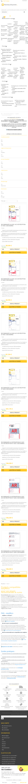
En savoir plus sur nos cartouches (8, 761)
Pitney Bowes (9, 70)
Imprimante (3, 185)
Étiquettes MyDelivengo (7, 55)
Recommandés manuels (4, 34)
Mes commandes (5, 729)
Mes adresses (5, 727)
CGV (3, 739)
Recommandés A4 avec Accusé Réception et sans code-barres (13, 279)
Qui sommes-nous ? (6, 737)
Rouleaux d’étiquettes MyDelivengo (22, 32)
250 (2, 141)
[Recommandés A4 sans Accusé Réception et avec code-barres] (14, 322)
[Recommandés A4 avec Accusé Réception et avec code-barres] (14, 213)
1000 (2, 145)
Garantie (3, 745)
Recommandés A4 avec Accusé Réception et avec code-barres (13, 225)
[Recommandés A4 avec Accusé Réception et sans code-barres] (14, 267)
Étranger (3, 197)
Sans (2, 167)
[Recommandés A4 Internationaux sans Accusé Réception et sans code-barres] (14, 540)
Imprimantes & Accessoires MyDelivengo (22, 38)
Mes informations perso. (7, 725)
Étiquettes (22, 67)
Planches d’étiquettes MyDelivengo (22, 28)
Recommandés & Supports (9, 113)
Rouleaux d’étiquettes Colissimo (15, 36)
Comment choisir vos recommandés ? (9, 755)
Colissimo (15, 21)
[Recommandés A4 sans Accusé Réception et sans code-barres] (14, 376)
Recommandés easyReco (10, 27)
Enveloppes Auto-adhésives (5, 85)
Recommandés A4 (4, 39)
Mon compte (5, 723)
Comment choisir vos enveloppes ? (9, 759)
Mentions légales (5, 735)
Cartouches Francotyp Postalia (16, 72)
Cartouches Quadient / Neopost (4, 72)
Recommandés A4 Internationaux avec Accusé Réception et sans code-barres (12, 497)
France (2, 193)
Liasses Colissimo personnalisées (16, 24)
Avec (2, 163)
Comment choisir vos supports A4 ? (9, 757)
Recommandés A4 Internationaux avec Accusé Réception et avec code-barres (12, 443)
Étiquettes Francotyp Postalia (16, 76)
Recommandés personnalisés (4, 30)
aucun (2, 156)
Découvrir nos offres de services (8, 763)
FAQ (3, 749)
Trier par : (3, 201)
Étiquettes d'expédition (6, 49)
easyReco (10, 24)
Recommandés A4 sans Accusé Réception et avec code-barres (13, 334)
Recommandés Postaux (4, 26)
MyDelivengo (22, 25)
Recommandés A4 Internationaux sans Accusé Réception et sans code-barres (12, 551)
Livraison (4, 741)
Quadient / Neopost (3, 68)
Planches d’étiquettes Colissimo (15, 32)
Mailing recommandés (20, 100)
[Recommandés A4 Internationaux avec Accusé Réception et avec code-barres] (14, 431)
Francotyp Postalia (15, 68)
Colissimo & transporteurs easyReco (10, 34)
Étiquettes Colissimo (6, 50)
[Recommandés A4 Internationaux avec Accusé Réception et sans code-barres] (14, 485)
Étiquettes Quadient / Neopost (3, 76)
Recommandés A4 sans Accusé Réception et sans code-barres (13, 388)
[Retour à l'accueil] (1, 113)
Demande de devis (5, 747)
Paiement (4, 743)
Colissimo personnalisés (7, 105)
